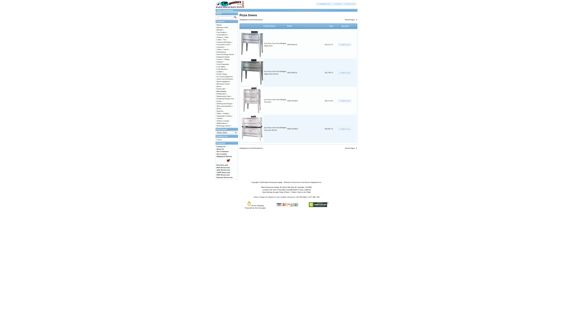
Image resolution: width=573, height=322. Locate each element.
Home (219, 10)
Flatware (220, 62)
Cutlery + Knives (223, 49)
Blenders (220, 30)
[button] (324, 4)
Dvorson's (291, 197)
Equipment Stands (223, 57)
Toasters (220, 118)
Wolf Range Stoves (224, 126)
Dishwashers (221, 52)
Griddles (220, 72)
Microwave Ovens (223, 84)
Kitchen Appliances (223, 81)
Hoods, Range (222, 74)
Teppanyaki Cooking (224, 116)
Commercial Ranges (224, 42)
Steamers (220, 111)
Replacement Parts (224, 96)
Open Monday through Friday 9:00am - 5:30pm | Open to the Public (286, 192)
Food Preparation (223, 64)
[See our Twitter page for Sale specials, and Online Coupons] (228, 163)
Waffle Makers (222, 123)
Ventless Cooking (223, 121)
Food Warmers (222, 69)
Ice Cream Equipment (225, 77)
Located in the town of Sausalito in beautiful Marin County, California (286, 190)
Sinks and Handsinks (225, 106)
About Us (272, 197)
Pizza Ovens (228, 10)
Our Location (281, 197)
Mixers (219, 86)
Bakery (219, 25)
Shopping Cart (222, 136)
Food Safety (221, 67)
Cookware (221, 47)
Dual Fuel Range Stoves (225, 54)
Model (289, 26)
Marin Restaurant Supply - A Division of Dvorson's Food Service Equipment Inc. (293, 182)
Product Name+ (270, 26)
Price (331, 26)
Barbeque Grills (223, 27)
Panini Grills (221, 89)
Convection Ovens (224, 44)
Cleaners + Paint (222, 37)
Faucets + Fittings (223, 59)
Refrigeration (222, 94)
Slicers (219, 108)
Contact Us (263, 197)
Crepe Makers (222, 35)
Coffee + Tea (222, 40)
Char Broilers (222, 32)
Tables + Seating (223, 113)
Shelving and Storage (225, 104)
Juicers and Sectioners (225, 79)
